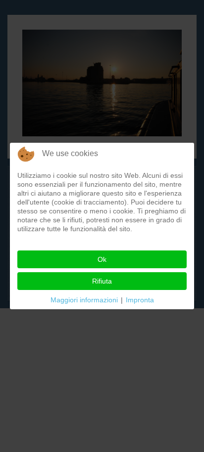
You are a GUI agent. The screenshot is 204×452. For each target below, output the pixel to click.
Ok (102, 259)
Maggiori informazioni (84, 300)
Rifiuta (102, 281)
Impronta (140, 300)
